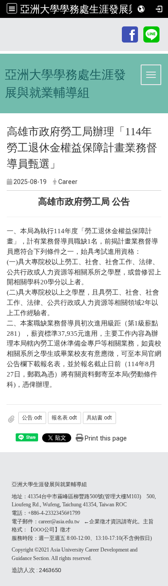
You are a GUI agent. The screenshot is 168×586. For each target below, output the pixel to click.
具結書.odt (99, 418)
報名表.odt (64, 418)
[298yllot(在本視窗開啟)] (151, 33)
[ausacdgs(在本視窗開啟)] (130, 33)
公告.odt (32, 418)
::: (116, 27)
